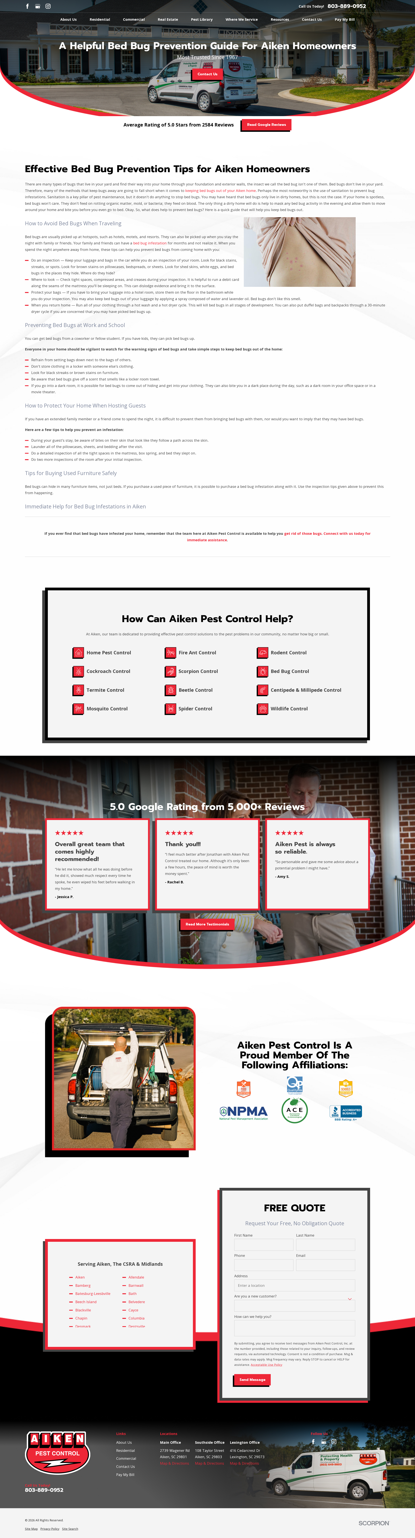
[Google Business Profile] (37, 6)
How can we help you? (252, 1316)
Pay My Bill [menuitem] (345, 19)
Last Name (305, 1235)
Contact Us (208, 74)
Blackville (83, 1309)
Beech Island (86, 1301)
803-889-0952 (347, 6)
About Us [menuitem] (68, 19)
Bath (133, 1293)
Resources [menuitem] (280, 19)
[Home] (65, 1453)
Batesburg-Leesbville (92, 1293)
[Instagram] (48, 6)
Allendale (136, 1277)
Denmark (83, 1326)
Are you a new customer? (255, 1296)
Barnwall (136, 1285)
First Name (243, 1235)
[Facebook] (27, 6)
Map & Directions (174, 1463)
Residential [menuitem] (100, 19)
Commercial (126, 1458)
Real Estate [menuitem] (168, 19)
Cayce (133, 1309)
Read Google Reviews (266, 124)
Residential (125, 1450)
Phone (239, 1255)
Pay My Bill (125, 1474)
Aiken (80, 1277)
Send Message (252, 1379)
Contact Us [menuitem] (312, 19)
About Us (124, 1442)
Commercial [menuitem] (134, 19)
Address (241, 1276)
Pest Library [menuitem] (202, 19)
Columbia (137, 1318)
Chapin (81, 1318)
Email (300, 1255)
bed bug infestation (150, 243)
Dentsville (137, 1326)
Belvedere (137, 1301)
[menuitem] (31, 1529)
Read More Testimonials (207, 924)
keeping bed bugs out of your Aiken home (220, 190)
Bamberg (83, 1285)
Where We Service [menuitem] (242, 19)
